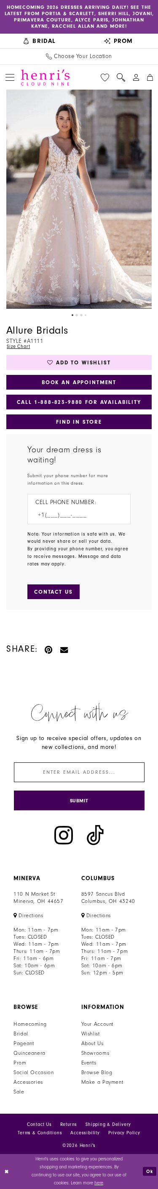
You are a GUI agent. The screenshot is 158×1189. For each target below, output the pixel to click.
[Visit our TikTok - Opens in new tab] (95, 835)
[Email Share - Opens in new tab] (64, 649)
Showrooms (95, 1053)
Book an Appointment (79, 382)
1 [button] (72, 315)
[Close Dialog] (7, 1172)
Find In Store (79, 422)
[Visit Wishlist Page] (105, 77)
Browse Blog (96, 1072)
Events (88, 1063)
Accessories (28, 1082)
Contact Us (39, 1124)
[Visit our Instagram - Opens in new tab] (63, 835)
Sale (18, 1092)
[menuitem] (39, 41)
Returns (69, 1124)
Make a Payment (102, 1082)
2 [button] (76, 315)
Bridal (20, 1034)
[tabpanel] (79, 199)
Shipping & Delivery (108, 1124)
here (98, 1183)
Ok (149, 1171)
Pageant (23, 1043)
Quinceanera (29, 1053)
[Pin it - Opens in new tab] (49, 649)
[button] (10, 77)
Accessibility (84, 1133)
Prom (20, 1063)
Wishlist (90, 1034)
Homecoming (29, 1024)
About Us (92, 1043)
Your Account (97, 1024)
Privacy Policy (124, 1133)
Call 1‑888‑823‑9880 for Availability (79, 402)
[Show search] (121, 77)
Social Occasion (33, 1072)
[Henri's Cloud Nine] (45, 77)
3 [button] (81, 315)
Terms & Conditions (40, 1133)
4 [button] (85, 315)
